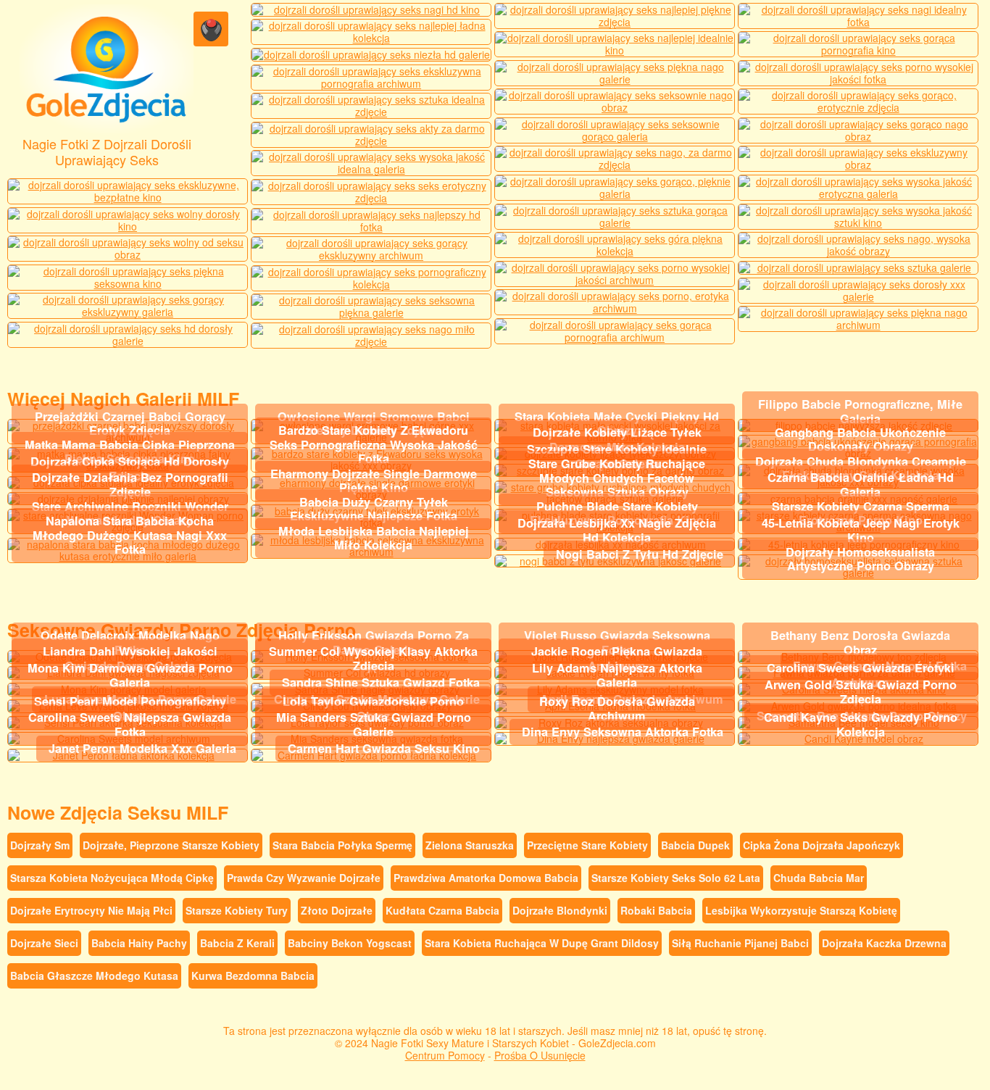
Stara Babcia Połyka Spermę (342, 845)
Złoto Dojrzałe (337, 910)
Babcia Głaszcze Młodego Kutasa (94, 975)
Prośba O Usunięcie (540, 1055)
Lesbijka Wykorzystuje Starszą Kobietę (801, 910)
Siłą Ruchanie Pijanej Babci (740, 943)
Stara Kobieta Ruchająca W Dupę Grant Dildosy (542, 943)
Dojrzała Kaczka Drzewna (884, 943)
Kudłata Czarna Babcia (442, 910)
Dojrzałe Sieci (44, 943)
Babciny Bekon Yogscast (350, 943)
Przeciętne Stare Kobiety (587, 845)
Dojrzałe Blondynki (559, 910)
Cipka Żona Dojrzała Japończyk (821, 845)
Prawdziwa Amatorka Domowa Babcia (486, 877)
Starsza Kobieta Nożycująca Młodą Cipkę (112, 877)
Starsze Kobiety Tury (237, 910)
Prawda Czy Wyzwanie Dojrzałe (303, 877)
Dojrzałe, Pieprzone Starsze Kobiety (171, 845)
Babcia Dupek (695, 845)
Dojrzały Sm (40, 845)
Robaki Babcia (656, 910)
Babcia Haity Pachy (139, 943)
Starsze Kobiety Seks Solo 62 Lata (675, 877)
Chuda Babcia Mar (818, 877)
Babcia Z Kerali (237, 943)
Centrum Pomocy (445, 1055)
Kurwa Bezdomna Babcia (253, 975)
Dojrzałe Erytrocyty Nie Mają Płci (91, 910)
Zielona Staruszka (469, 845)
